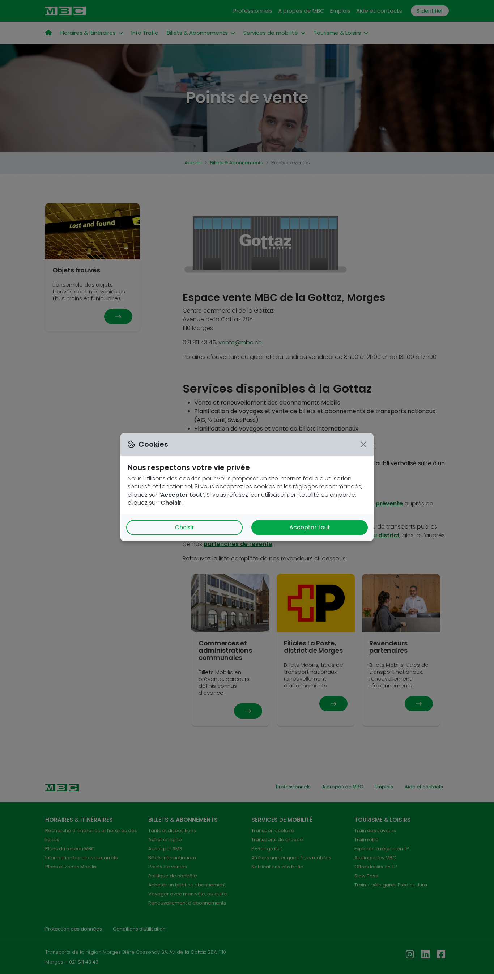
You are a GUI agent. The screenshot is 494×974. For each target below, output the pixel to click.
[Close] (363, 444)
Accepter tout (309, 527)
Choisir (184, 527)
